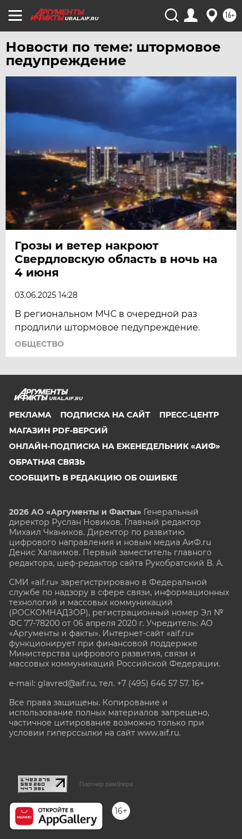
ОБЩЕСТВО (39, 344)
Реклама (30, 415)
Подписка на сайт (105, 415)
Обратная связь (47, 462)
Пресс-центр (189, 415)
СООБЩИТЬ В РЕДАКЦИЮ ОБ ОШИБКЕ (93, 478)
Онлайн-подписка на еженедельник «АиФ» (114, 446)
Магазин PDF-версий (58, 430)
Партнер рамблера (106, 784)
